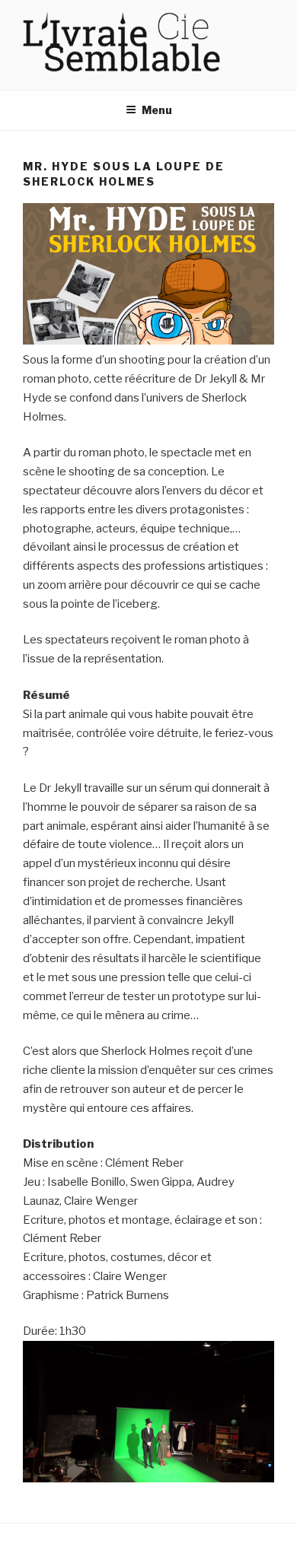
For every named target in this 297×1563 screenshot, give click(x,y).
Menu (157, 109)
